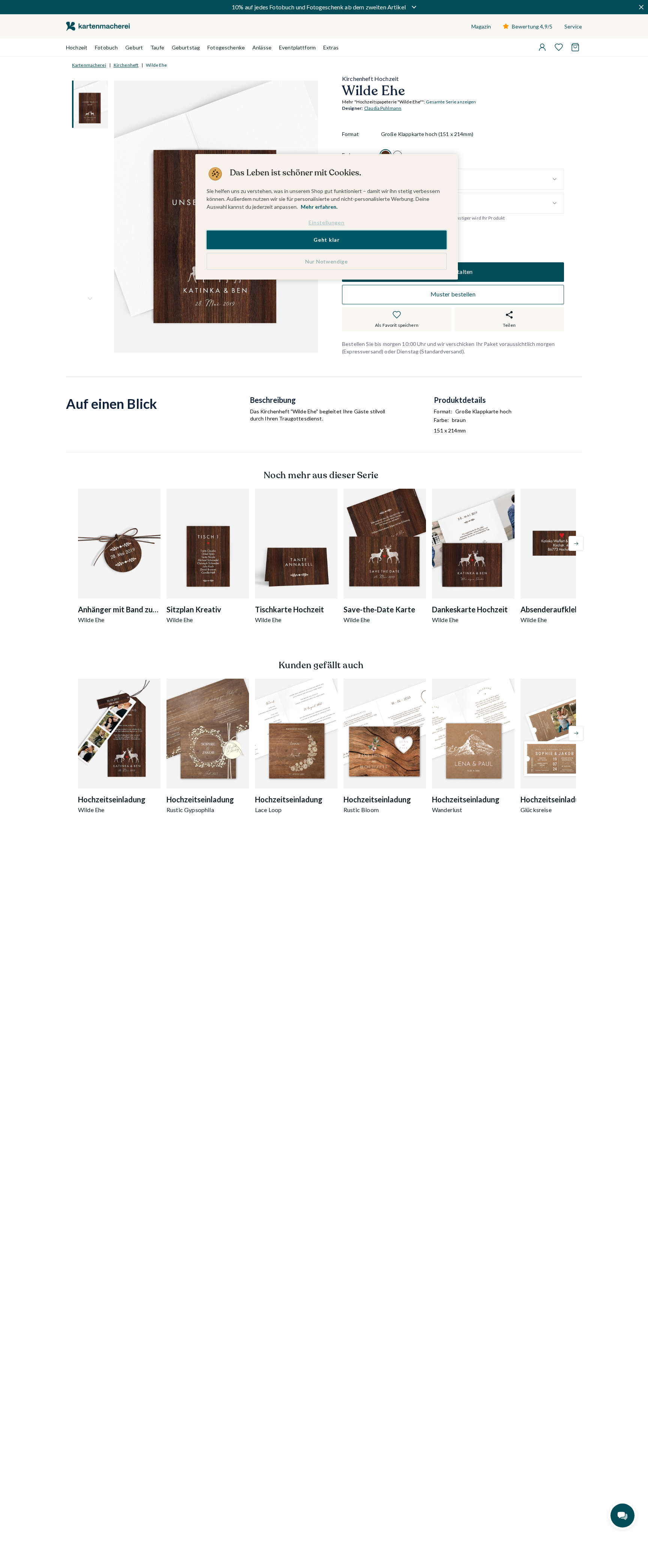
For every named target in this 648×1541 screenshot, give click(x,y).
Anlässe (262, 47)
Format (350, 134)
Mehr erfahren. (319, 206)
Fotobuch (106, 47)
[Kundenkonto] (542, 47)
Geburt (134, 47)
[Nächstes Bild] (90, 298)
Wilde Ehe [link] (156, 65)
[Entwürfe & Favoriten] (559, 47)
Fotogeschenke (226, 47)
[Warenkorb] (575, 47)
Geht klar (326, 240)
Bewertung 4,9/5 (532, 26)
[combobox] (472, 179)
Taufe (157, 47)
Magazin (481, 26)
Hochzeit (76, 47)
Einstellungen (326, 222)
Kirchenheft (126, 65)
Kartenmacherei (89, 65)
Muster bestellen (453, 294)
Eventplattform (297, 47)
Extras (331, 47)
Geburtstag (186, 47)
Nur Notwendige (326, 261)
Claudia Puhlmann (382, 108)
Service (573, 26)
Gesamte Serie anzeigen (451, 102)
